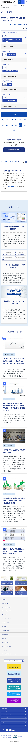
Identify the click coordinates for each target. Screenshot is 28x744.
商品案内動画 (5, 634)
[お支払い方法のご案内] (21, 580)
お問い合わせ (5, 642)
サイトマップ (5, 650)
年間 (14, 130)
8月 (7, 125)
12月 (24, 125)
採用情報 (4, 638)
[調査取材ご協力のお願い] (7, 590)
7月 (3, 125)
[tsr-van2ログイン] (14, 667)
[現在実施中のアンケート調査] (21, 590)
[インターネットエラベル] (14, 694)
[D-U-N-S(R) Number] (14, 673)
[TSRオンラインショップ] (14, 687)
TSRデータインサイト (7, 611)
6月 (25, 120)
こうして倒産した (22, 5)
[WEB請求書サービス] (7, 580)
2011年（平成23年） (7, 7)
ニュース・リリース (6, 618)
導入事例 (4, 626)
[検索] (23, 661)
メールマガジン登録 (6, 646)
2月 (7, 120)
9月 (12, 125)
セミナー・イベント (6, 622)
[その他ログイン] (14, 680)
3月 (12, 120)
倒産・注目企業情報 (12, 5)
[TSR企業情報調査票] (14, 700)
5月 (20, 120)
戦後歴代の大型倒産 (13, 149)
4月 (16, 120)
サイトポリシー (12, 186)
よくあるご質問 (5, 630)
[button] (26, 2)
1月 (3, 120)
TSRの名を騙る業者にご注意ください (10, 654)
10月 (16, 125)
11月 (20, 125)
